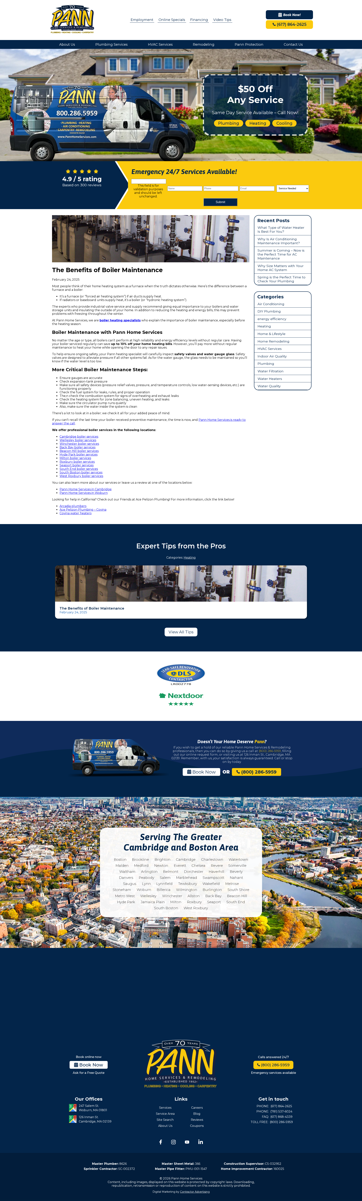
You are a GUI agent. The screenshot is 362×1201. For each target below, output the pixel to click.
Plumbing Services (111, 44)
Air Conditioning (271, 304)
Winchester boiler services (79, 444)
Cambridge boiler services (79, 436)
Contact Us (293, 44)
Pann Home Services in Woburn (84, 493)
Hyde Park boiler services (78, 454)
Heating (257, 123)
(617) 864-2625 (291, 24)
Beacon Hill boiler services (79, 451)
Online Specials (172, 20)
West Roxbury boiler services (81, 476)
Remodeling (203, 44)
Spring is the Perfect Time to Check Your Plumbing (281, 279)
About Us (67, 44)
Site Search (165, 1120)
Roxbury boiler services (77, 461)
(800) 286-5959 (270, 751)
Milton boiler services (75, 458)
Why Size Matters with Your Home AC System (281, 268)
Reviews (197, 1120)
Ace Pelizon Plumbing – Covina (83, 509)
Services (165, 1107)
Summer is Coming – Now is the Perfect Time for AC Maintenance (281, 254)
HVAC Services (160, 44)
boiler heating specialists (120, 320)
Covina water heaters (75, 513)
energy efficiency (272, 319)
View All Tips (181, 632)
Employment (142, 20)
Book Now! (292, 15)
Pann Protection (249, 44)
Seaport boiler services (77, 465)
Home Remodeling (273, 341)
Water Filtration (271, 371)
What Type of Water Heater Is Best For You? (281, 229)
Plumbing (228, 123)
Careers (197, 1107)
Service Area (165, 1114)
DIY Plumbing (269, 311)
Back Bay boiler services (77, 447)
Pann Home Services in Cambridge (86, 489)
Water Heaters (270, 379)
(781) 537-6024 (281, 1111)
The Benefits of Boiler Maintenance (92, 608)
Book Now (203, 772)
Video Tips (222, 20)
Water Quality (269, 386)
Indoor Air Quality (272, 356)
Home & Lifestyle (271, 334)
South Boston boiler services (81, 472)
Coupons (197, 1126)
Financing (199, 20)
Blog (196, 1114)
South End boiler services (79, 469)
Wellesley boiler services (78, 440)
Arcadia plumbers (73, 506)
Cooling (284, 123)
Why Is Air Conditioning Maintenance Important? (279, 241)
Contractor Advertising (195, 1191)
